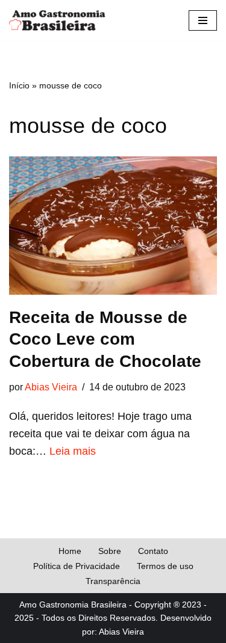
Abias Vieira (51, 386)
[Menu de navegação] (203, 20)
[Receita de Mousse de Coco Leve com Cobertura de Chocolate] (113, 225)
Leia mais (72, 451)
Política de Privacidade (76, 566)
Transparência (113, 581)
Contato (153, 551)
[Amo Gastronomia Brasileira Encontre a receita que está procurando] (57, 20)
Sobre (109, 551)
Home (69, 551)
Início (19, 85)
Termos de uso (165, 566)
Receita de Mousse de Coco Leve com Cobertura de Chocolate (105, 339)
